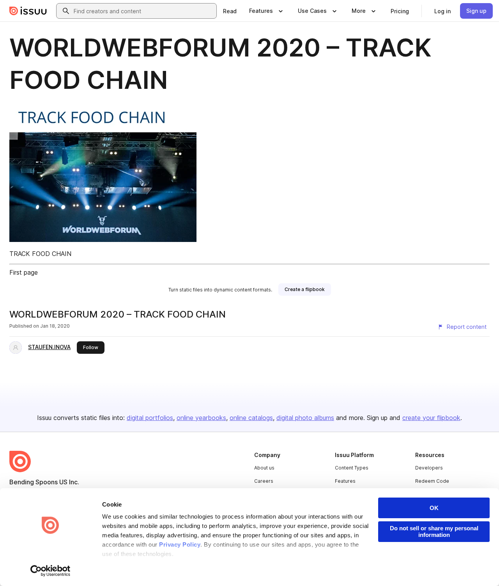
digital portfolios (150, 418)
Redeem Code (432, 481)
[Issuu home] (28, 11)
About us (264, 468)
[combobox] (143, 11)
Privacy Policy (179, 544)
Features (345, 481)
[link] (230, 11)
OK (434, 508)
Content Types (351, 468)
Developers (429, 468)
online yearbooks (201, 418)
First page (23, 272)
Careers (263, 481)
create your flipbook (431, 418)
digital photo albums (305, 418)
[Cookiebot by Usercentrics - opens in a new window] (50, 571)
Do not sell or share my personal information (434, 531)
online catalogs (251, 418)
